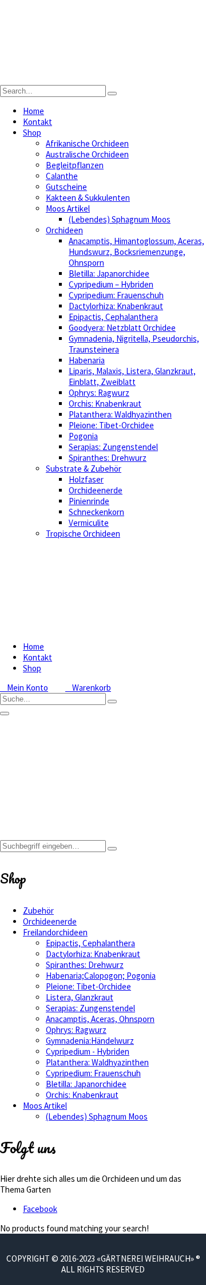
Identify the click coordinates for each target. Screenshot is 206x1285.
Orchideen (64, 230)
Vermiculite (89, 522)
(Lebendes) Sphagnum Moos (120, 219)
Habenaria (87, 360)
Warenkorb (88, 687)
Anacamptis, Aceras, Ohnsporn (100, 1019)
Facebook (40, 1208)
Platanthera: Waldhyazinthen (120, 414)
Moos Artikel (68, 208)
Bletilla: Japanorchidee (109, 273)
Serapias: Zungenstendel (113, 446)
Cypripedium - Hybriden (87, 1051)
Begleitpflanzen (75, 165)
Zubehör (38, 910)
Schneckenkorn (96, 511)
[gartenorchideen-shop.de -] (103, 79)
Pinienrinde (89, 501)
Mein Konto (24, 687)
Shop (32, 132)
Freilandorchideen (55, 932)
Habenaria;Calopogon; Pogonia (101, 975)
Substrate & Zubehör (83, 468)
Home (33, 111)
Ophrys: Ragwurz (99, 392)
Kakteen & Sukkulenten (88, 197)
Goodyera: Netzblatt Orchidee (122, 327)
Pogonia (83, 436)
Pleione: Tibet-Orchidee (111, 425)
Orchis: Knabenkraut (105, 403)
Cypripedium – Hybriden (111, 284)
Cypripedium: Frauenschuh (116, 295)
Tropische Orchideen (83, 533)
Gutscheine (66, 186)
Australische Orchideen (87, 154)
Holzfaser (86, 479)
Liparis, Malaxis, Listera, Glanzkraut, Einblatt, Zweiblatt (132, 376)
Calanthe (62, 176)
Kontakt (37, 121)
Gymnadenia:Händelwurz (90, 1040)
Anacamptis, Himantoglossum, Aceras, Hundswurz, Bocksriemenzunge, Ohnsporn (136, 252)
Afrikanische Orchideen (87, 143)
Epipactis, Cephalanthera (113, 316)
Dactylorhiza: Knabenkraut (116, 306)
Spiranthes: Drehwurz (107, 457)
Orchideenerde (95, 490)
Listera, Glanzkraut (79, 997)
